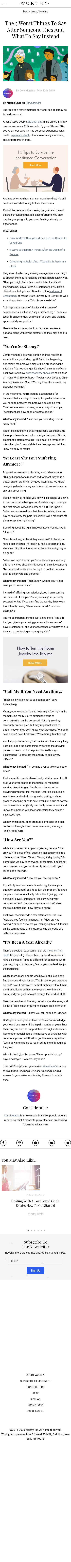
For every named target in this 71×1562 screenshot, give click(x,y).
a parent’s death (20, 135)
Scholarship (35, 1411)
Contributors (35, 1387)
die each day (35, 121)
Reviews (35, 1399)
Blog (25, 11)
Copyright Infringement (35, 1381)
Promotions (35, 1405)
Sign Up (35, 1270)
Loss (34, 11)
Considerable (28, 90)
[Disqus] (35, 1327)
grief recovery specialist (40, 373)
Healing (43, 11)
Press (35, 1393)
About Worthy (35, 1374)
